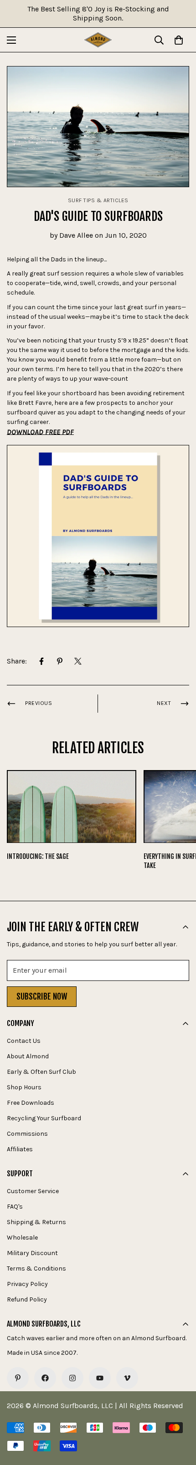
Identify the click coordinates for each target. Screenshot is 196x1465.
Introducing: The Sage (38, 856)
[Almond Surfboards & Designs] (98, 40)
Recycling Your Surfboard (44, 1118)
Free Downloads (30, 1103)
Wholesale (22, 1237)
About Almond (28, 1056)
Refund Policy (27, 1299)
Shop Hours (24, 1087)
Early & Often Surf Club (41, 1072)
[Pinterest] (59, 661)
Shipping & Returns (36, 1222)
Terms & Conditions (36, 1268)
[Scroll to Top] (179, 1417)
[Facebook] (41, 661)
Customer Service (33, 1191)
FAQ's (15, 1206)
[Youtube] (100, 1378)
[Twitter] (77, 661)
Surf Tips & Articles (98, 200)
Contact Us (24, 1041)
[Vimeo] (127, 1378)
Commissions (27, 1134)
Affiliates (20, 1149)
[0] (178, 40)
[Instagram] (72, 1378)
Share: (17, 661)
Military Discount (32, 1253)
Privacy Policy (27, 1284)
